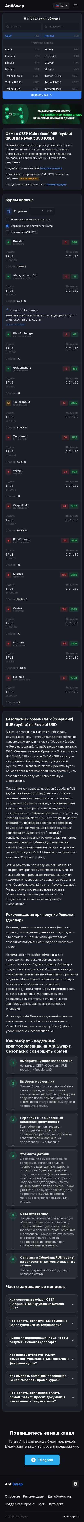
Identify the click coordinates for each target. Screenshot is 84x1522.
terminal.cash (20, 439)
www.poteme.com (21, 680)
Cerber (17, 608)
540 (74, 242)
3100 (74, 643)
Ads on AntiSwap (15, 324)
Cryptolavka (21, 505)
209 (63, 574)
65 (64, 643)
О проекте (12, 1496)
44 (64, 506)
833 (74, 471)
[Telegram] (75, 1484)
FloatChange (21, 539)
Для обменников (60, 1496)
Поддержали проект (20, 1504)
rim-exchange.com (22, 336)
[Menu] (75, 5)
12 (64, 677)
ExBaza (18, 573)
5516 (74, 540)
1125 (74, 437)
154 (75, 368)
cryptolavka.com (21, 508)
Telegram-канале (51, 168)
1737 (74, 506)
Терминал (20, 436)
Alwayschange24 (25, 275)
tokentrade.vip (20, 405)
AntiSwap (14, 5)
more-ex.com (19, 645)
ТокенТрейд (21, 401)
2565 (74, 574)
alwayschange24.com (24, 278)
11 (75, 276)
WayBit (17, 470)
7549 (74, 609)
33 (64, 540)
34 (65, 471)
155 (64, 609)
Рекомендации (56, 184)
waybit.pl (17, 473)
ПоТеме (18, 676)
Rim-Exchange (23, 333)
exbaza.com (19, 577)
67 (74, 334)
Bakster (18, 241)
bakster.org (18, 244)
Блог (41, 1504)
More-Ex (18, 642)
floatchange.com (21, 542)
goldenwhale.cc (20, 370)
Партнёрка (55, 1504)
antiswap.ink (71, 1516)
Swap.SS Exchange (24, 310)
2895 (74, 403)
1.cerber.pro (18, 611)
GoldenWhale (22, 367)
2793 (73, 677)
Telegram (45, 1460)
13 (64, 403)
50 (65, 437)
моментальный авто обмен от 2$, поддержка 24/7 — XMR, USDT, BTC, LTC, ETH (41, 317)
